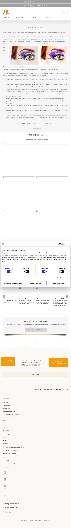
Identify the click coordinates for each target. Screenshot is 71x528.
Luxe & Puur (45, 303)
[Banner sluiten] (68, 243)
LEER (21, 298)
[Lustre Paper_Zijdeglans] (19, 144)
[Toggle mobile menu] (67, 12)
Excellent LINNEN (64, 300)
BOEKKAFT (39, 300)
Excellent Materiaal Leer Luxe (27, 302)
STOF (12, 303)
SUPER (50, 303)
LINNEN (55, 298)
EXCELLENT (6, 300)
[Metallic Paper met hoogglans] (52, 211)
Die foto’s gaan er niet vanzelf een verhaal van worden (48, 388)
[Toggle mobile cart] (64, 12)
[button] (4, 295)
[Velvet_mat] (19, 211)
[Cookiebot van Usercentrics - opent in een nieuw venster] (57, 244)
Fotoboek (8, 303)
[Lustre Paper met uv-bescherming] (19, 177)
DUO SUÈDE (7, 298)
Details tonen (61, 278)
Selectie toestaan (35, 283)
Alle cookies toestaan (58, 283)
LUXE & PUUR (41, 298)
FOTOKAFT (39, 303)
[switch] (26, 271)
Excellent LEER (30, 300)
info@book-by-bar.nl (41, 1)
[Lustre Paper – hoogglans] (52, 177)
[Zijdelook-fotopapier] (52, 144)
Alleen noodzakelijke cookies (13, 283)
